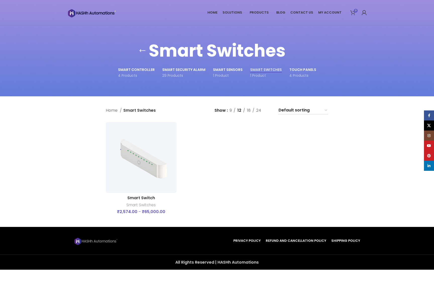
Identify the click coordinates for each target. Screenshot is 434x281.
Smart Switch (141, 198)
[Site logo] (92, 12)
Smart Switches (141, 205)
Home (112, 110)
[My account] (364, 13)
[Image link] (96, 240)
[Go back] (142, 51)
